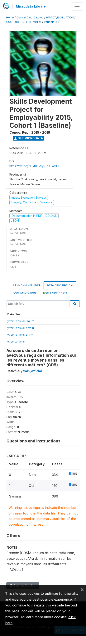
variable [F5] (52, 21)
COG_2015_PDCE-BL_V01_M (23, 21)
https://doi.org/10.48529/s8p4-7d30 (34, 166)
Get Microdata (30, 138)
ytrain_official (16, 341)
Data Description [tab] (60, 285)
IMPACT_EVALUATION (60, 17)
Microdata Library (31, 6)
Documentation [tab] (24, 293)
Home (10, 17)
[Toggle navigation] (77, 6)
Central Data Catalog (29, 17)
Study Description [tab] (26, 284)
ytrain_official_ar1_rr (20, 334)
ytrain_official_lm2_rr (20, 321)
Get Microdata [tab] (56, 293)
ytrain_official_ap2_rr (20, 328)
